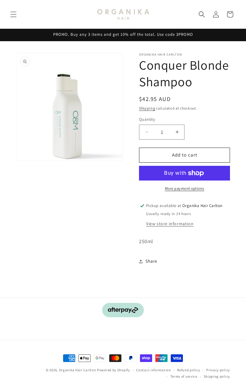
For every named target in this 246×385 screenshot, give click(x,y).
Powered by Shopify (113, 370)
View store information (169, 224)
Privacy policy (218, 370)
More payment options (184, 188)
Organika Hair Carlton (77, 370)
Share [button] (151, 261)
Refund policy (188, 370)
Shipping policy (217, 376)
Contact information (153, 370)
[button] (13, 14)
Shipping (147, 108)
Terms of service (183, 376)
